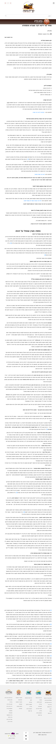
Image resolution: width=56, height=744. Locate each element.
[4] (47, 429)
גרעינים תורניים (48, 702)
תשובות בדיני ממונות (9, 709)
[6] (24, 512)
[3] (45, 255)
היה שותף (49, 706)
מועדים (20, 708)
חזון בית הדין (9, 704)
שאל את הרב (39, 708)
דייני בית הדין (9, 706)
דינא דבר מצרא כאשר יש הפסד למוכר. (32, 200)
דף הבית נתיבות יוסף (28, 699)
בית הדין (50, 704)
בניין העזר (10, 717)
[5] (17, 492)
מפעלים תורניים (48, 700)
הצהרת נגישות (11, 738)
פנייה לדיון (10, 721)
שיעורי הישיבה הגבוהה (19, 703)
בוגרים (30, 702)
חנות (51, 711)
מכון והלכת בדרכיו (39, 703)
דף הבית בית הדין (8, 697)
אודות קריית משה (48, 698)
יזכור (51, 709)
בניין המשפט (9, 715)
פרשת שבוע (19, 706)
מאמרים (10, 713)
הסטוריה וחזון (29, 704)
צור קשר (50, 713)
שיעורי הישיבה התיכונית (19, 699)
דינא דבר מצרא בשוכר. (39, 174)
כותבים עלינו (39, 713)
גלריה (40, 710)
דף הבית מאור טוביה (39, 699)
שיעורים (40, 706)
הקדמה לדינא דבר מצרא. (38, 112)
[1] (28, 159)
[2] (11, 243)
